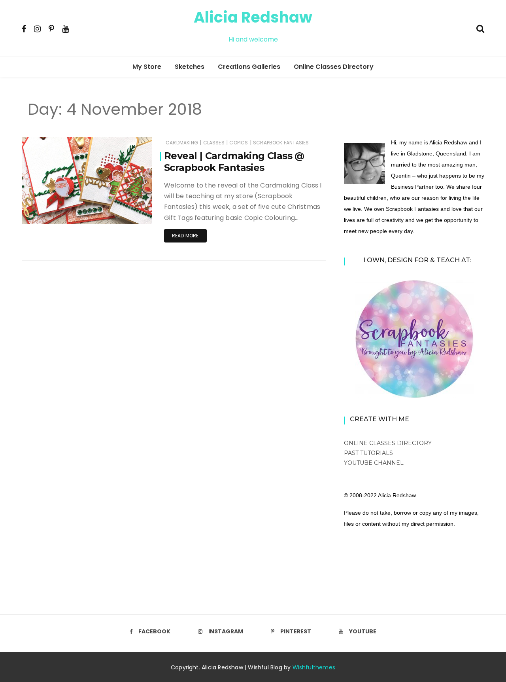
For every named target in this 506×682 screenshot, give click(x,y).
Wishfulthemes (314, 667)
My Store (146, 66)
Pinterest (295, 631)
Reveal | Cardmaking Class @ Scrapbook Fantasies (234, 161)
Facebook (154, 631)
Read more (185, 235)
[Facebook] (24, 28)
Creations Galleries (249, 66)
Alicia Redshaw (253, 17)
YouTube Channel (374, 462)
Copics (238, 142)
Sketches (189, 66)
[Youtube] (65, 28)
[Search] (480, 28)
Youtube (362, 631)
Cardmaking (182, 142)
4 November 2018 (122, 212)
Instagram (225, 631)
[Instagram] (37, 28)
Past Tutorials (368, 453)
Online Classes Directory (334, 66)
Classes (214, 142)
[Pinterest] (51, 28)
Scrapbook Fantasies (281, 142)
